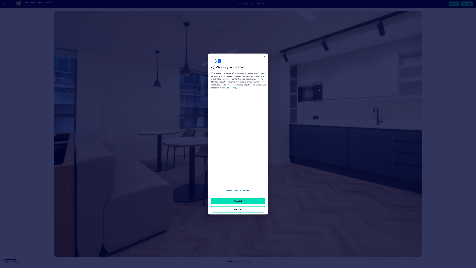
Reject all (238, 209)
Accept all (238, 201)
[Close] (264, 56)
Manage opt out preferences (238, 190)
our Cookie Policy (229, 88)
